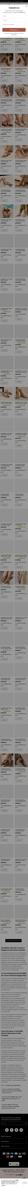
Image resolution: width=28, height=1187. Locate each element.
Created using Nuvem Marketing (14, 36)
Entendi (24, 1182)
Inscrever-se (14, 30)
